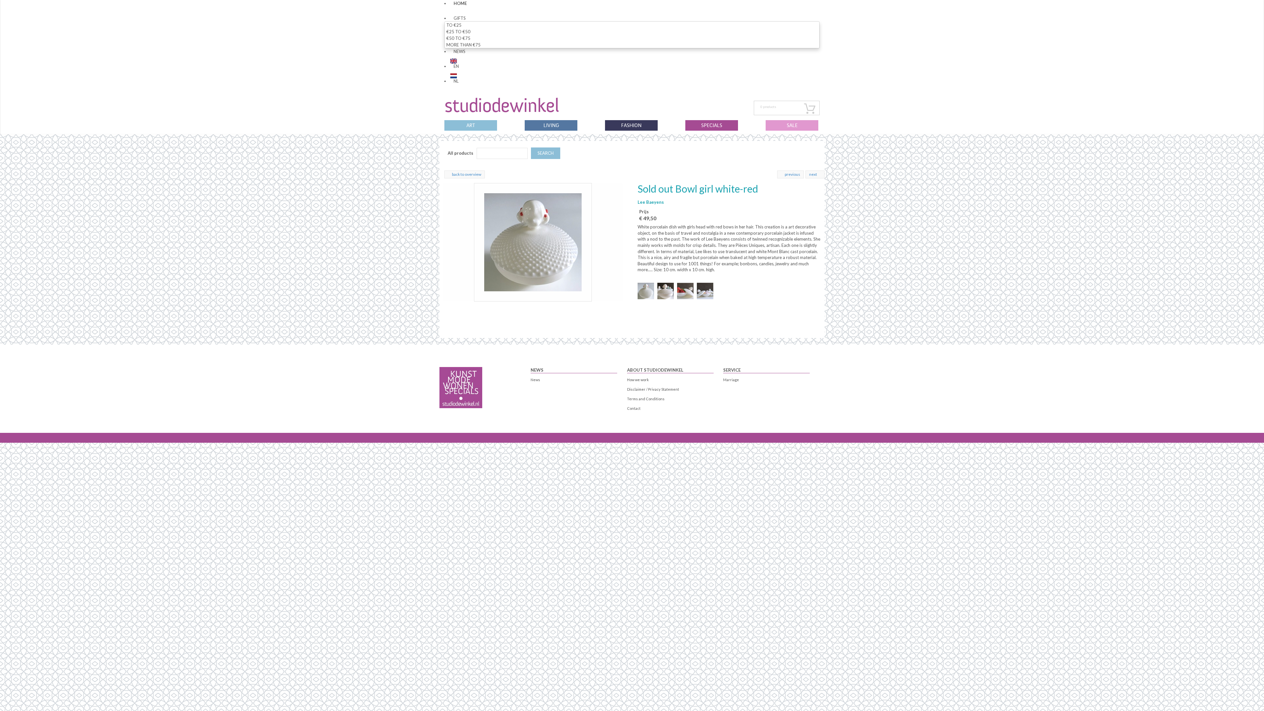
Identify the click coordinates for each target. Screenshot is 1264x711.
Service (732, 370)
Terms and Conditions (646, 399)
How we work (638, 380)
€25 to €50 (458, 31)
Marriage (731, 380)
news (459, 51)
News (537, 370)
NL (456, 81)
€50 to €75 (458, 38)
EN (456, 66)
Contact (634, 408)
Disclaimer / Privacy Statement (653, 389)
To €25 (453, 25)
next (813, 174)
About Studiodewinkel (655, 370)
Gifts (460, 18)
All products (460, 153)
